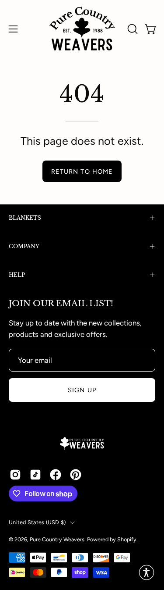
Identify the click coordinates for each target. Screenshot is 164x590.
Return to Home (82, 171)
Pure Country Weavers (57, 539)
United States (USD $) (37, 522)
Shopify (126, 539)
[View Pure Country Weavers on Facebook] (55, 474)
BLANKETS (25, 218)
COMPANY (24, 246)
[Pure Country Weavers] (82, 29)
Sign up (82, 390)
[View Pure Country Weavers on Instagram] (15, 474)
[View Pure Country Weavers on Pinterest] (75, 474)
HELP (17, 275)
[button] (132, 29)
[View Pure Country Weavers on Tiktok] (35, 474)
